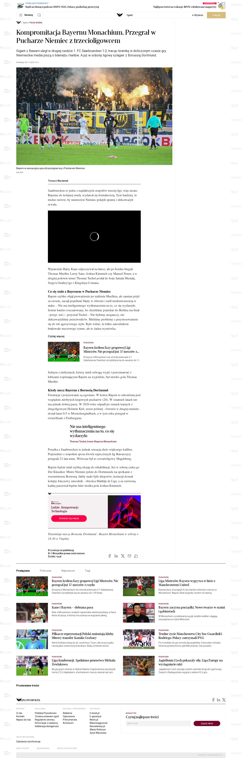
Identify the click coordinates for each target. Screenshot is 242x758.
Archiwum (68, 723)
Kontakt (20, 716)
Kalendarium (43, 748)
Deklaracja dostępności (47, 726)
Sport (25, 23)
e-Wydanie (197, 15)
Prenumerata (70, 719)
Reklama (67, 713)
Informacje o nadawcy (46, 723)
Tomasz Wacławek (58, 180)
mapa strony (22, 748)
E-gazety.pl (95, 716)
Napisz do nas (23, 719)
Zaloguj (216, 15)
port (130, 15)
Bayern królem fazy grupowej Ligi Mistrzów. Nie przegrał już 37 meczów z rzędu (110, 350)
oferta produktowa (67, 748)
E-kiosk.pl (94, 713)
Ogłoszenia (69, 716)
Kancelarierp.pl (97, 726)
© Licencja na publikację (61, 550)
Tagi (87, 570)
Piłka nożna (35, 23)
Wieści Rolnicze (98, 729)
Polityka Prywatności (45, 713)
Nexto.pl (94, 719)
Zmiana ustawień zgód (47, 716)
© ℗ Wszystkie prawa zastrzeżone (66, 553)
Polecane (46, 570)
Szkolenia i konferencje (28, 741)
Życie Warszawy (98, 733)
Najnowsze (68, 570)
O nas (19, 713)
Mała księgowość (99, 723)
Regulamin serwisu (45, 719)
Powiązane (23, 570)
